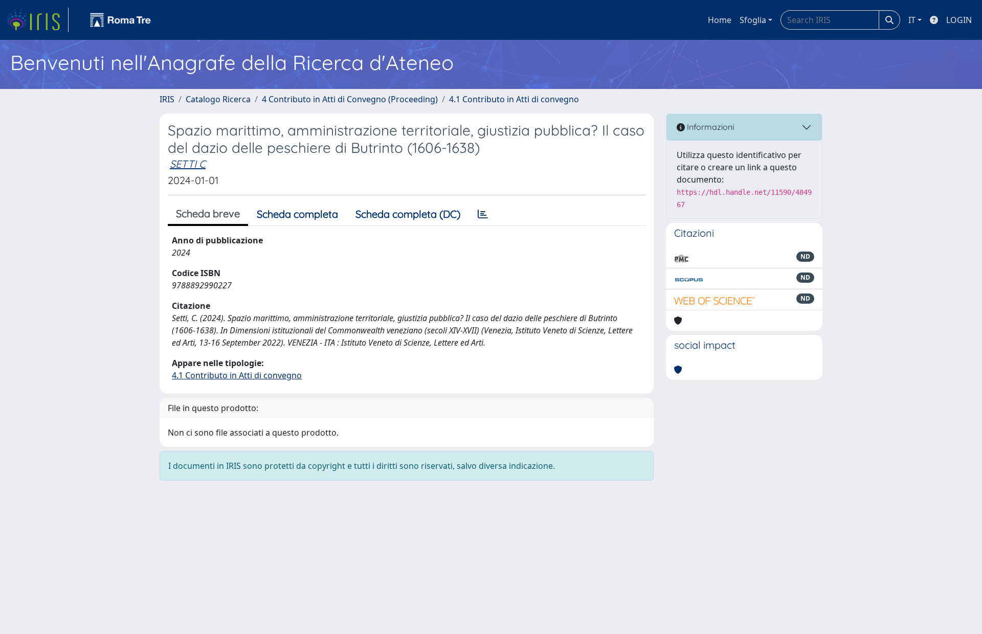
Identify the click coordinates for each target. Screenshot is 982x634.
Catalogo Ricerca (218, 99)
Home (719, 20)
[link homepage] (37, 20)
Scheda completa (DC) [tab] (407, 214)
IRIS (167, 99)
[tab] (483, 214)
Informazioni (709, 127)
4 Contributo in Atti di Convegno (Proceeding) (350, 99)
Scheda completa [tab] (297, 214)
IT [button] (912, 20)
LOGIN (959, 20)
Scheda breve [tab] (208, 213)
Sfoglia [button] (753, 20)
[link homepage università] (121, 20)
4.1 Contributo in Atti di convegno (514, 99)
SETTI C (188, 163)
